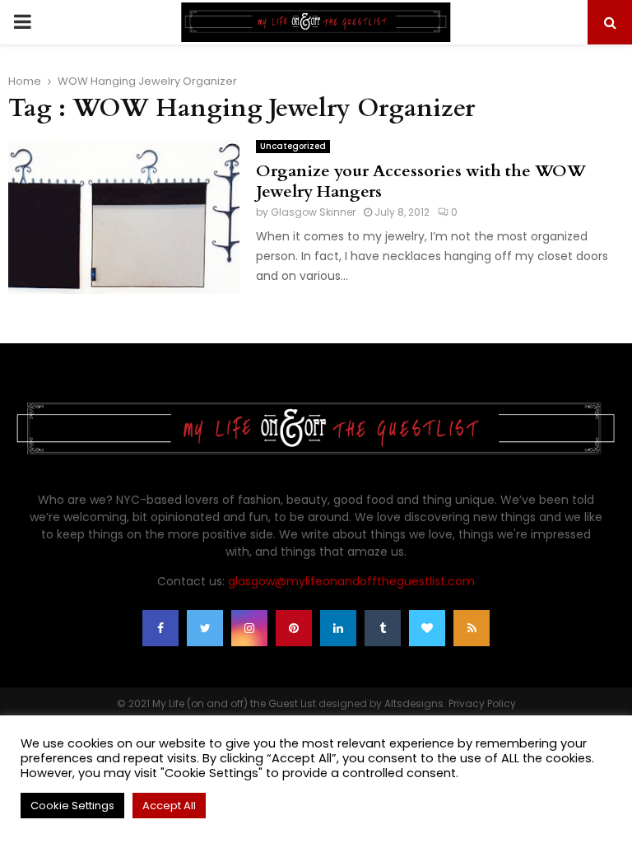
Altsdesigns (414, 703)
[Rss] (471, 628)
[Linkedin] (338, 628)
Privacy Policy (482, 703)
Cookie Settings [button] (72, 805)
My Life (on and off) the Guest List (234, 703)
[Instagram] (249, 628)
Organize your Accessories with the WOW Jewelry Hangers (421, 181)
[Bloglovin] (427, 628)
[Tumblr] (383, 628)
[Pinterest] (294, 628)
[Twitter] (205, 628)
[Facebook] (160, 628)
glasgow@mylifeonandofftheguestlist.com (351, 581)
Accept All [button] (169, 805)
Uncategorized (293, 146)
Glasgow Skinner (313, 212)
